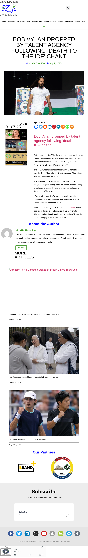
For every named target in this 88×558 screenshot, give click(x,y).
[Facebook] (36, 127)
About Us (11, 21)
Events (60, 21)
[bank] (16, 164)
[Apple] (52, 533)
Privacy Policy (80, 21)
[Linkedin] (50, 127)
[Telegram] (69, 533)
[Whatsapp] (67, 127)
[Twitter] (41, 127)
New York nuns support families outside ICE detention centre (33, 377)
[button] (68, 8)
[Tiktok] (77, 533)
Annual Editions (50, 21)
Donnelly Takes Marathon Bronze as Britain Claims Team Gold (34, 314)
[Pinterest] (54, 127)
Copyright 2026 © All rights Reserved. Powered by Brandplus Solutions (44, 541)
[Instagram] (36, 533)
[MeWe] (58, 127)
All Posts (21, 248)
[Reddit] (45, 127)
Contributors (37, 21)
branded (72, 208)
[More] (72, 127)
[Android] (60, 533)
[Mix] (63, 127)
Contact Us (69, 21)
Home (4, 21)
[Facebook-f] (11, 533)
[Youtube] (44, 533)
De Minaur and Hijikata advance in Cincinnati (27, 440)
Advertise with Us (23, 21)
